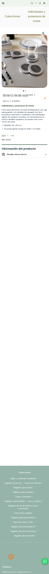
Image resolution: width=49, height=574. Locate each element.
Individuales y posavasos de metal (36, 16)
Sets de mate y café (23, 522)
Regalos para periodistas (23, 517)
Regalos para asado (23, 487)
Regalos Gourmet (13, 483)
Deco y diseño (34, 501)
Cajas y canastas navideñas (23, 478)
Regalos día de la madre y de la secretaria (23, 507)
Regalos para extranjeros (23, 526)
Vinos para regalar (23, 513)
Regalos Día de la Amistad (23, 531)
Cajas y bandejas (23, 496)
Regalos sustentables (15, 501)
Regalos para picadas (23, 492)
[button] (35, 3)
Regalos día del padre (24, 535)
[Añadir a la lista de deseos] (45, 98)
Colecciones (12, 16)
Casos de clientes (32, 483)
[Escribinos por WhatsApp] (45, 561)
